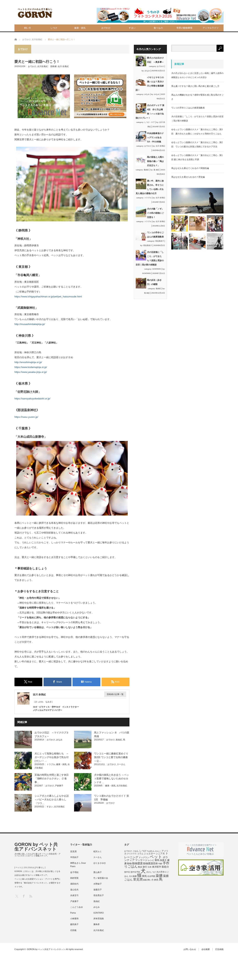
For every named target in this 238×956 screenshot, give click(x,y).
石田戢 (73, 930)
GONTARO (156, 269)
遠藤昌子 (97, 889)
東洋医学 (156, 867)
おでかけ (105, 28)
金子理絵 (74, 872)
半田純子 (74, 857)
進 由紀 (156, 170)
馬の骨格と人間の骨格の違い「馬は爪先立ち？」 (155, 161)
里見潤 (73, 851)
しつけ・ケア (149, 122)
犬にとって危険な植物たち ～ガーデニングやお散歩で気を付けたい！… (51, 757)
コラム (140, 853)
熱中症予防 (135, 872)
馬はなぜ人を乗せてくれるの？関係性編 (190, 168)
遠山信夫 (74, 889)
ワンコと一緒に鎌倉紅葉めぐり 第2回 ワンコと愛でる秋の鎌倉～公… (112, 757)
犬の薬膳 (133, 876)
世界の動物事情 (184, 28)
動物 (129, 863)
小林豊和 (74, 918)
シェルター (149, 853)
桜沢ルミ (97, 851)
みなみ (59, 739)
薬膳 (159, 876)
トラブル (51, 764)
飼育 (156, 880)
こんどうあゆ (76, 907)
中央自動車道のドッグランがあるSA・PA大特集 (155, 137)
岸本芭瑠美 (98, 918)
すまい (132, 28)
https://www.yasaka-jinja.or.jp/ (30, 372)
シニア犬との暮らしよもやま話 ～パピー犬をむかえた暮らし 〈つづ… (52, 799)
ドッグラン (144, 857)
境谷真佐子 (159, 241)
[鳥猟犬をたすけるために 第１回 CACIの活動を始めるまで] (197, 241)
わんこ (158, 851)
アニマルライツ (210, 28)
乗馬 (157, 860)
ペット (156, 856)
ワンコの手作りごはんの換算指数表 (188, 108)
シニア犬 (160, 853)
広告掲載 (219, 949)
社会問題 (151, 876)
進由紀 (119, 739)
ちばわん (151, 851)
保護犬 (163, 860)
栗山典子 (97, 872)
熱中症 (127, 872)
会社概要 (205, 949)
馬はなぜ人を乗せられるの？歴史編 (188, 177)
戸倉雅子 (59, 785)
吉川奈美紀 (42, 66)
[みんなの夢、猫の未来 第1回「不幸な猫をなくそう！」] (179, 241)
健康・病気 (80, 28)
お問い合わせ (189, 949)
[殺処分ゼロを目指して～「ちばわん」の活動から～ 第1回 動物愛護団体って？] (215, 223)
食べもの (158, 28)
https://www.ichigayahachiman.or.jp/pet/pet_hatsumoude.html (48, 296)
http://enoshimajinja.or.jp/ (28, 362)
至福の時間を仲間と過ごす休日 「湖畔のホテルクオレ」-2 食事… (52, 778)
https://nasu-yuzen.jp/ (26, 416)
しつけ (53, 28)
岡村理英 (74, 878)
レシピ (151, 860)
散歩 (140, 867)
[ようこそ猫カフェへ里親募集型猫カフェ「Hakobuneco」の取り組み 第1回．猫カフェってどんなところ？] (197, 223)
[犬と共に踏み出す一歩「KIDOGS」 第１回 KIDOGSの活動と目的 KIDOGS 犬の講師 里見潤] (179, 223)
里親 (145, 880)
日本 (150, 867)
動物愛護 (137, 863)
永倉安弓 (74, 895)
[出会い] (215, 241)
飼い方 (27, 28)
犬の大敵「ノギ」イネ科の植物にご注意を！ (155, 213)
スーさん (121, 764)
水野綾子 (97, 884)
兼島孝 (96, 924)
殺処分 (165, 866)
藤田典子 (74, 924)
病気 (144, 876)
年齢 (160, 864)
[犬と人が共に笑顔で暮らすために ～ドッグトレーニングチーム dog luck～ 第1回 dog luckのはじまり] (197, 200)
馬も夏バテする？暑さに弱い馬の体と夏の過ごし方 (195, 86)
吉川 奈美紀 (63, 66)
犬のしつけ (151, 872)
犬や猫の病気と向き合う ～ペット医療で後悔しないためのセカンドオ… (111, 778)
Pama (73, 913)
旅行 (145, 867)
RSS (30, 896)
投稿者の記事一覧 (115, 694)
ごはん (135, 851)
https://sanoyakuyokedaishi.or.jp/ (32, 398)
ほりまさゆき (99, 863)
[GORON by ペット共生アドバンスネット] (35, 13)
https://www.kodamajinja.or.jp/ (30, 367)
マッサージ (141, 860)
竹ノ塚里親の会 (100, 878)
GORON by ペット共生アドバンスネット (36, 847)
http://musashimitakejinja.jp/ (29, 324)
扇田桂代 (74, 884)
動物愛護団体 (150, 863)
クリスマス (132, 854)
